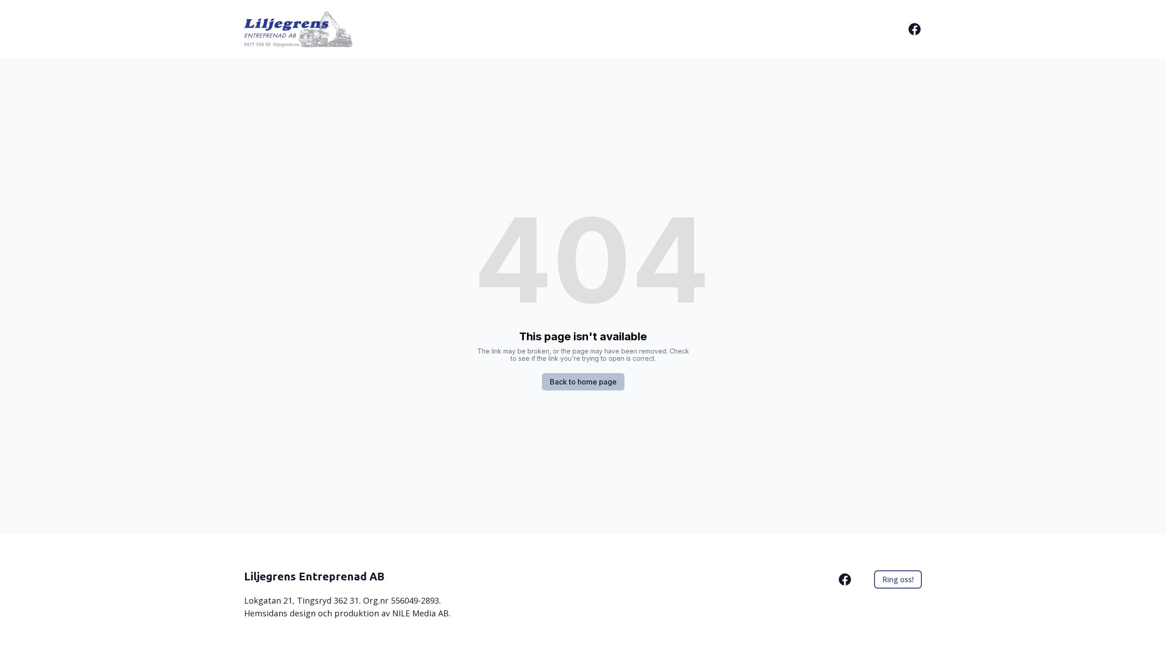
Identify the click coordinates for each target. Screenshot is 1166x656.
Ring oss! (898, 579)
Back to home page (583, 381)
